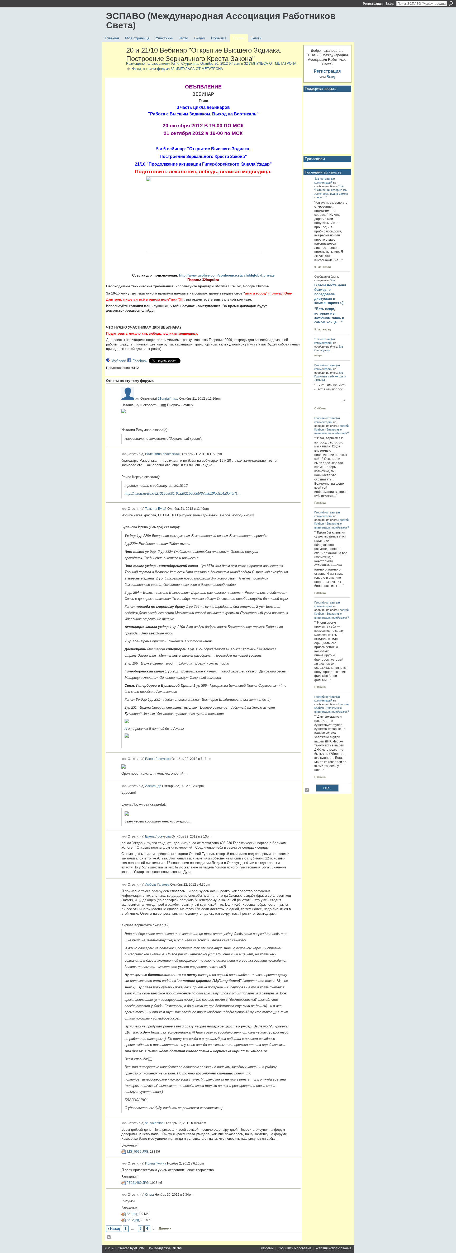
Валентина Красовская (162, 454)
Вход (390, 4)
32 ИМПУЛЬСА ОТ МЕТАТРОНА (270, 64)
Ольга (149, 1194)
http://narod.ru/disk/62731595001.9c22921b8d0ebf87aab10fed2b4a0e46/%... (183, 493)
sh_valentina (154, 1123)
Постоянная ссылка (137, 398)
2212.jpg (132, 1220)
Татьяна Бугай (156, 509)
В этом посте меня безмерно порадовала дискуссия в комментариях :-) (330, 294)
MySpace (118, 361)
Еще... (327, 787)
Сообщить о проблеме (294, 1248)
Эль (317, 178)
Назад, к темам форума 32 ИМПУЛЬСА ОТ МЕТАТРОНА (177, 69)
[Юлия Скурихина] (114, 61)
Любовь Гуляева (157, 884)
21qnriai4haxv (168, 398)
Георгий (319, 365)
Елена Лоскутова (158, 758)
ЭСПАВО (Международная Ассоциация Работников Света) (221, 20)
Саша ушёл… (323, 350)
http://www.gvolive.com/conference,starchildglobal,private (226, 275)
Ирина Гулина (155, 1163)
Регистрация (373, 4)
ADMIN (139, 1248)
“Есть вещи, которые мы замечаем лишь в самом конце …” (331, 193)
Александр (153, 786)
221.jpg (131, 1214)
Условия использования (333, 1248)
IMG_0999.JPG (137, 1151)
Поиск (451, 3)
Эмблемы (266, 1248)
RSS (109, 1237)
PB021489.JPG (137, 1183)
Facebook (140, 361)
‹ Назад (114, 1229)
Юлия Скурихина (184, 64)
